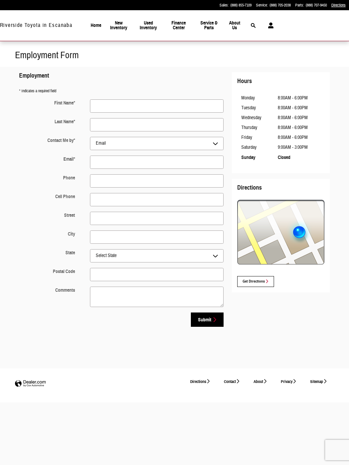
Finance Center (178, 25)
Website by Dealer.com (30, 383)
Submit (204, 320)
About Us (234, 25)
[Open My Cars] (269, 25)
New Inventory (118, 25)
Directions (198, 381)
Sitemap (316, 381)
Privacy (286, 381)
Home (96, 25)
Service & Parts (208, 25)
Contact (230, 381)
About (258, 381)
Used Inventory (148, 25)
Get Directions (254, 281)
